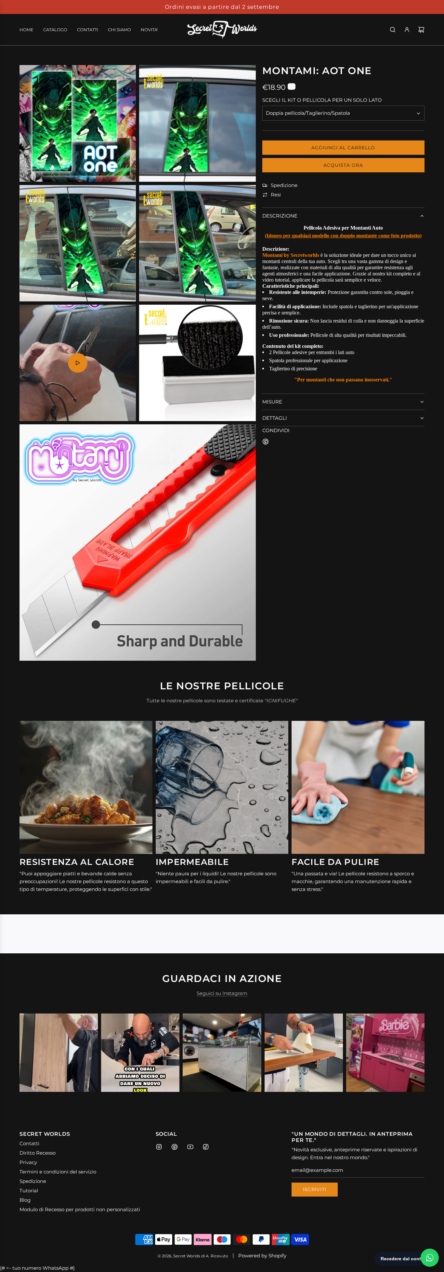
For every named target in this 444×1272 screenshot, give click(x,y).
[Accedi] (407, 29)
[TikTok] (206, 1147)
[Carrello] (421, 29)
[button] (31, 1053)
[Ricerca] (392, 29)
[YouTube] (190, 1147)
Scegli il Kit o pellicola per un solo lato (322, 100)
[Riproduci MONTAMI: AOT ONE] (77, 363)
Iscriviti (314, 1189)
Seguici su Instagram (222, 993)
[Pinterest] (174, 1147)
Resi (276, 195)
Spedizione (284, 185)
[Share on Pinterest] (265, 442)
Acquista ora (343, 165)
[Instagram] (159, 1147)
